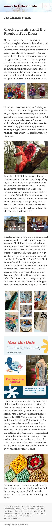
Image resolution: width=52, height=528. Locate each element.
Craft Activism (9, 509)
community (40, 506)
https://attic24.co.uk (13, 494)
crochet (21, 513)
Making (17, 511)
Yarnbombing (37, 511)
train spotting (14, 516)
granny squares (30, 513)
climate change (29, 506)
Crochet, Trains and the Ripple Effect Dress (24, 31)
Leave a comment (13, 518)
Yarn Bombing (26, 511)
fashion (41, 509)
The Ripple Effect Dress (36, 284)
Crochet (18, 509)
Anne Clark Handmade (20, 6)
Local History (9, 511)
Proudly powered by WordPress (16, 525)
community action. (11, 513)
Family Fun (33, 509)
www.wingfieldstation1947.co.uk (19, 448)
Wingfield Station (26, 516)
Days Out (25, 509)
